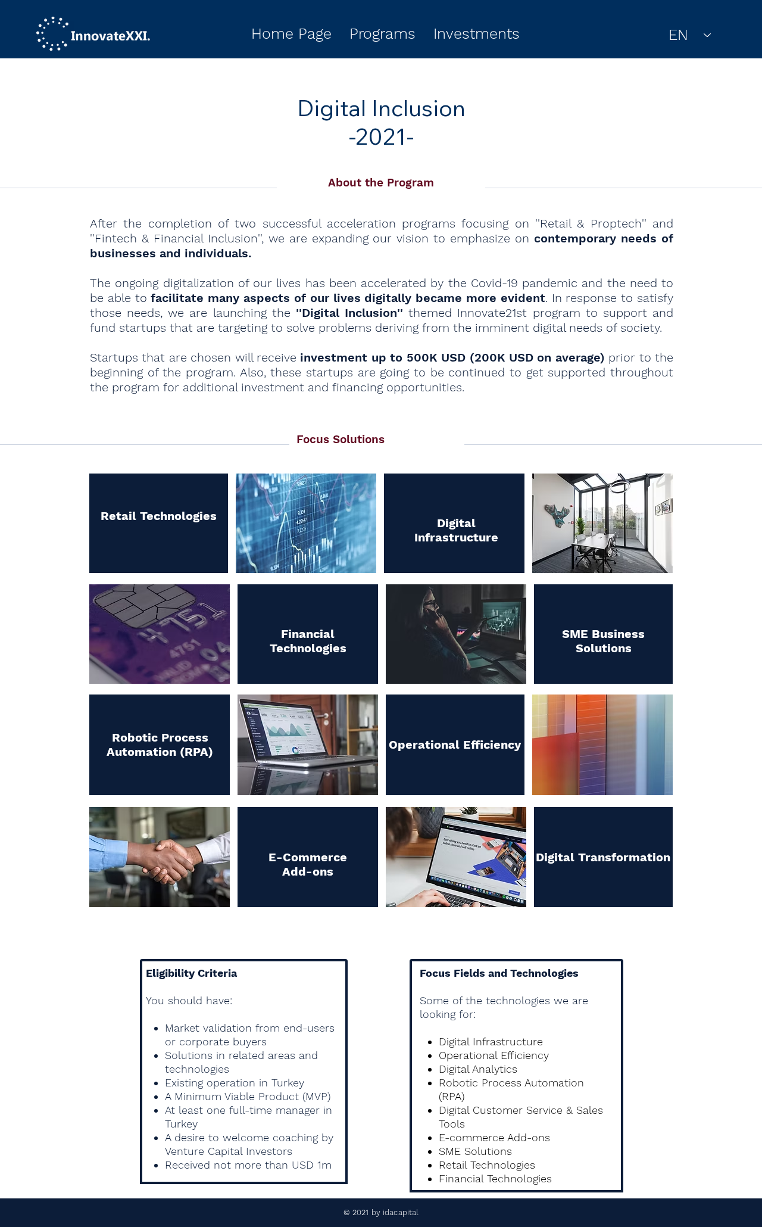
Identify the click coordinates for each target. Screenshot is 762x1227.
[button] (382, 34)
